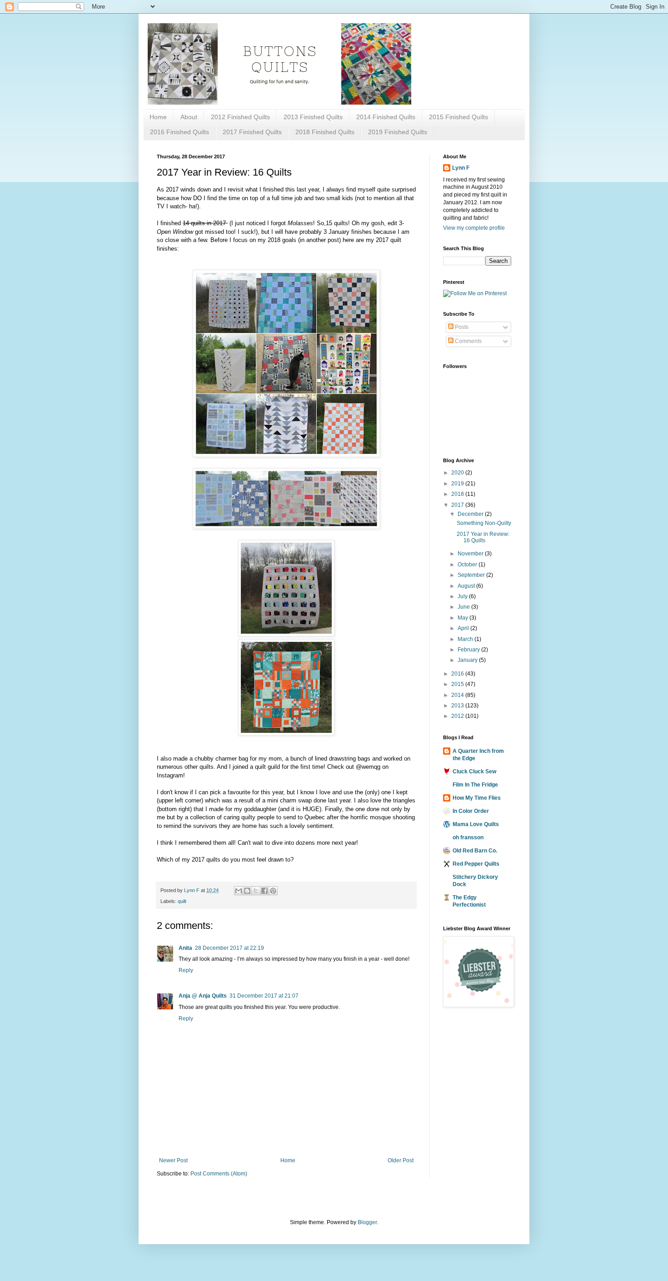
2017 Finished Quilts (252, 132)
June (464, 607)
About (188, 117)
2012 (458, 716)
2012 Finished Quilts (240, 117)
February (469, 649)
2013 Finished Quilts (313, 117)
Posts (461, 327)
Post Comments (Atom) (218, 1173)
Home (158, 117)
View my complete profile (474, 228)
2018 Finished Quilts (324, 132)
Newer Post (173, 1160)
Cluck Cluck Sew (474, 771)
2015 (458, 684)
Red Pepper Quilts (476, 864)
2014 (458, 695)
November (471, 553)
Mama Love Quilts (476, 824)
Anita (185, 948)
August (467, 586)
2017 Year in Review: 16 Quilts (483, 537)
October (468, 564)
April (464, 628)
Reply (186, 970)
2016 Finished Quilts (179, 132)
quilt (182, 901)
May (463, 618)
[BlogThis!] (247, 890)
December (471, 514)
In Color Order (471, 811)
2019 (458, 483)
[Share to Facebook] (264, 890)
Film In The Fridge (475, 785)
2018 (458, 494)
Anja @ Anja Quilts (203, 996)
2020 (458, 472)
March (466, 639)
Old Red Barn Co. (475, 850)
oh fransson (468, 837)
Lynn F (460, 168)
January (468, 660)
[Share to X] (255, 890)
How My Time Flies (477, 798)
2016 (458, 674)
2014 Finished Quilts (385, 117)
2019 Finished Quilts (397, 132)
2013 (458, 705)
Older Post (401, 1160)
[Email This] (238, 890)
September (472, 575)
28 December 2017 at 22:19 (229, 948)
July (463, 596)
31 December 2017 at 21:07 (264, 996)
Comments (468, 341)
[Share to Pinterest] (273, 890)
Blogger (367, 1222)
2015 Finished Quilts (458, 117)
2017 (458, 505)
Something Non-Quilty (484, 523)
